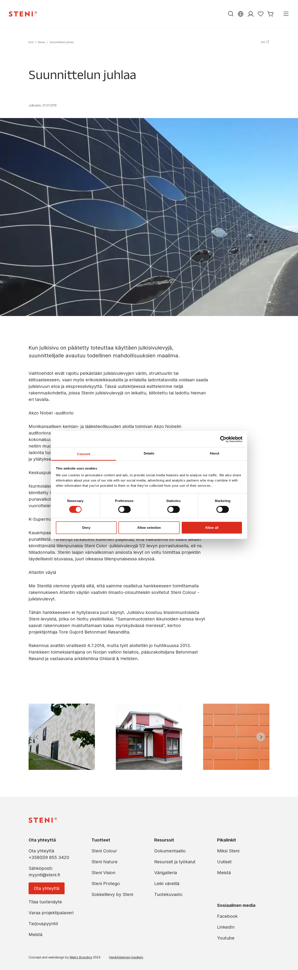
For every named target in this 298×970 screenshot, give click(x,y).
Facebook (227, 916)
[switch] (124, 509)
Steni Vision (103, 872)
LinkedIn (226, 927)
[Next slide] (260, 736)
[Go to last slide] (37, 736)
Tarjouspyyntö (43, 923)
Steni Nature (104, 861)
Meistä (35, 934)
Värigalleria (165, 872)
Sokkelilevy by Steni (112, 894)
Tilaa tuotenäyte (45, 901)
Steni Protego (105, 883)
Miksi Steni (228, 850)
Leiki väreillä (166, 883)
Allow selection (149, 527)
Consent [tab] (83, 454)
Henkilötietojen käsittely (126, 957)
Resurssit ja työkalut (174, 861)
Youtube (226, 938)
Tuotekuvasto (168, 894)
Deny (86, 527)
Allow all (211, 527)
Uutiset (224, 861)
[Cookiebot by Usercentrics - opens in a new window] (223, 439)
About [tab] (214, 453)
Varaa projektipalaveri (51, 912)
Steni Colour (104, 850)
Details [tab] (149, 453)
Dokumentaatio (170, 850)
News (41, 42)
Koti (31, 42)
